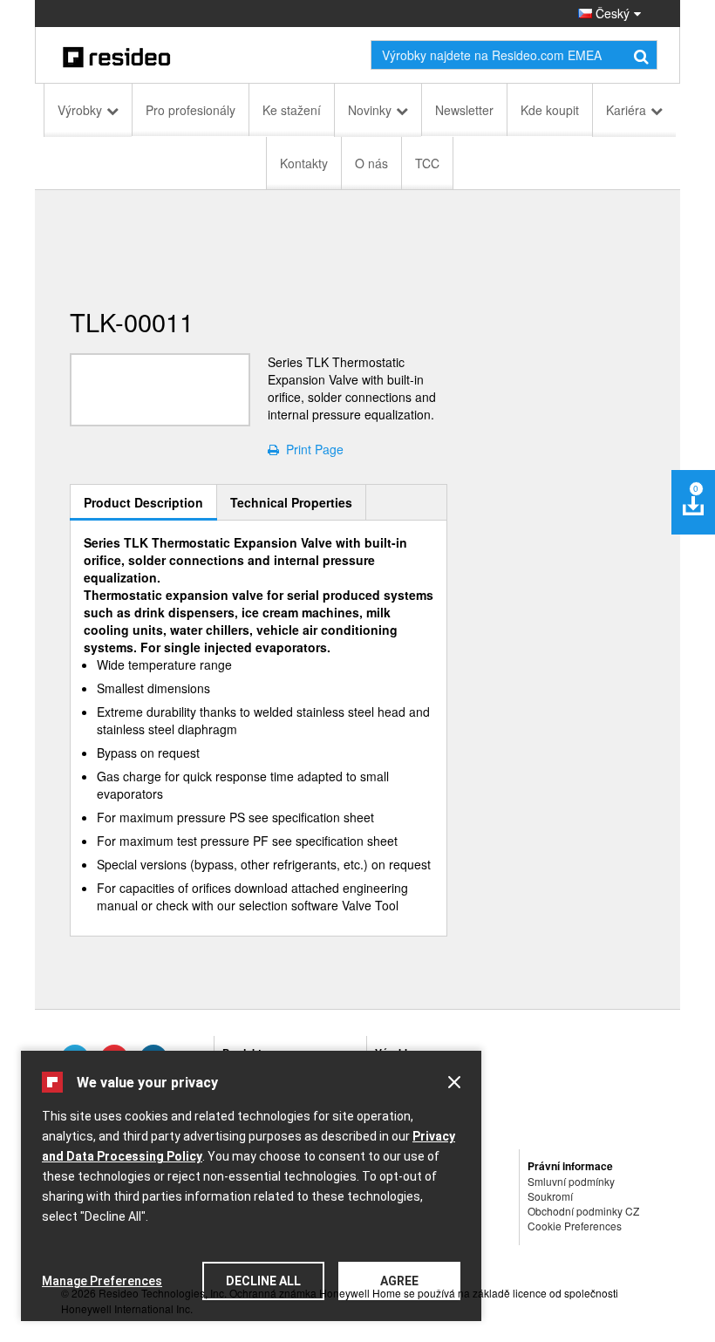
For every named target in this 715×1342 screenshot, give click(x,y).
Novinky (370, 110)
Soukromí (550, 1196)
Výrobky (80, 110)
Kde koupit (550, 110)
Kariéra (626, 110)
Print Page (311, 449)
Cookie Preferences (575, 1225)
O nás (371, 163)
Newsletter (464, 110)
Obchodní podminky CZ (583, 1210)
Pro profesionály (190, 110)
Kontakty (304, 163)
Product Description (143, 502)
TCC (427, 163)
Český (611, 13)
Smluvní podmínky (571, 1181)
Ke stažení (291, 110)
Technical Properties (291, 502)
